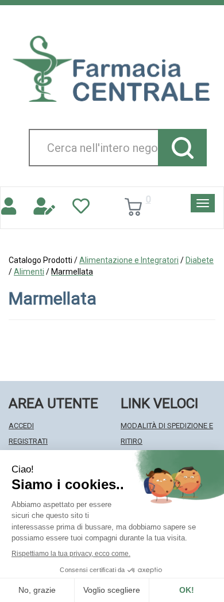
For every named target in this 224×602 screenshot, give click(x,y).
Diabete (200, 260)
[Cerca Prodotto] (182, 147)
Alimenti (29, 271)
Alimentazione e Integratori (129, 260)
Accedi (21, 425)
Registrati (28, 441)
